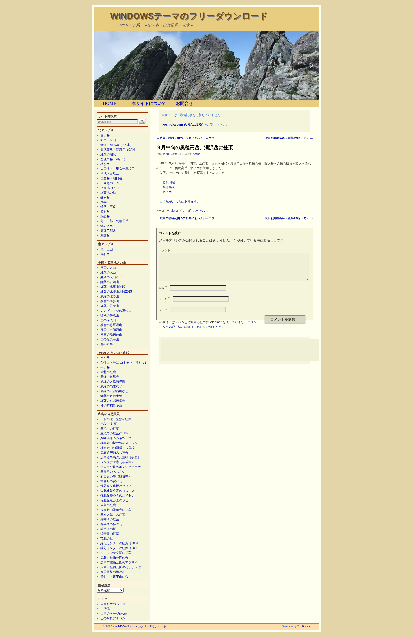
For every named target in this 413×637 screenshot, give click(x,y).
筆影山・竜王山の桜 (114, 576)
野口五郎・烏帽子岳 (114, 221)
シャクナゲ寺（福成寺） (117, 462)
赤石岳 (105, 254)
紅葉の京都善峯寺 (112, 400)
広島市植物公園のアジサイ (119, 562)
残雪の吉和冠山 (111, 330)
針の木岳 (106, 226)
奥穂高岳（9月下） (113, 159)
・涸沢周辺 (167, 182)
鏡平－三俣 (108, 207)
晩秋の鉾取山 (109, 315)
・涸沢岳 (165, 192)
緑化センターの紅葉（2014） (120, 543)
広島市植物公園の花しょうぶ (120, 567)
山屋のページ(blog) (113, 613)
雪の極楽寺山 (109, 339)
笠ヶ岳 (105, 135)
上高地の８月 (109, 188)
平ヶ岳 (105, 367)
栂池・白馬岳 (109, 173)
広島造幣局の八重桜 (114, 452)
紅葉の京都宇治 (111, 396)
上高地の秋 (108, 192)
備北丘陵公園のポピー (115, 500)
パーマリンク (201, 210)
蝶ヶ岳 (105, 197)
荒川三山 (106, 249)
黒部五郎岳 (108, 230)
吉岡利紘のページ (112, 604)
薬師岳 (105, 235)
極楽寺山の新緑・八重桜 (117, 448)
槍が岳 (105, 164)
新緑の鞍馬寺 (109, 377)
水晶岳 (105, 216)
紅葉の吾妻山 (109, 306)
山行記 (105, 608)
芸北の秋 (106, 538)
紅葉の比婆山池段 (112, 287)
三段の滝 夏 (108, 424)
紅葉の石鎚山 (109, 282)
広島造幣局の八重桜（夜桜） (120, 457)
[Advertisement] (248, 350)
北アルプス (177, 210)
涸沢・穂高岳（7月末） (116, 145)
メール (164, 299)
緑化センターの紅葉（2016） (120, 548)
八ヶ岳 (105, 357)
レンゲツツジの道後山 (115, 310)
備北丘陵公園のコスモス (117, 490)
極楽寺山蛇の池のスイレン (119, 443)
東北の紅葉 (108, 372)
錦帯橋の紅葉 (109, 519)
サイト (163, 309)
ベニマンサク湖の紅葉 (115, 553)
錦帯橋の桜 (108, 529)
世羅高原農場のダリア (115, 486)
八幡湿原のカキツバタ (115, 438)
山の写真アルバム (112, 618)
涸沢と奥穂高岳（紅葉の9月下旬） (289, 138)
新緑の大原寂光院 (112, 381)
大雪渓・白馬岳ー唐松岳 (117, 169)
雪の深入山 (108, 320)
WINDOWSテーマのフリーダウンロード (189, 16)
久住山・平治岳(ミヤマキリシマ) (123, 362)
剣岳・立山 (108, 140)
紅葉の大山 (108, 272)
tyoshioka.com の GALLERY (182, 124)
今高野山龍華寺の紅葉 (115, 510)
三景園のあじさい (112, 471)
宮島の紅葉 (108, 505)
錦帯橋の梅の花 (111, 524)
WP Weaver (303, 626)
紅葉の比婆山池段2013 (116, 291)
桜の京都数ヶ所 (111, 405)
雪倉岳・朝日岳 (111, 178)
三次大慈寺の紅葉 (112, 514)
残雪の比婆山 (109, 301)
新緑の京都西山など (114, 391)
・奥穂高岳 (167, 187)
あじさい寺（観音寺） (115, 476)
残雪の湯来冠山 (111, 334)
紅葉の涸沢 (108, 154)
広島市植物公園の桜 (114, 557)
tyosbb (196, 153)
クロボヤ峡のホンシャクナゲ (120, 467)
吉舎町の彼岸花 (111, 481)
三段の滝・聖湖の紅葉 (115, 419)
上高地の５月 (109, 183)
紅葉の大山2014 (111, 277)
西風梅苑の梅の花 (112, 572)
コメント (164, 250)
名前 (163, 288)
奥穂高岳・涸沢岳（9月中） (119, 149)
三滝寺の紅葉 (109, 428)
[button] (101, 65)
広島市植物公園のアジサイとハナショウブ (185, 138)
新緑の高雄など (111, 386)
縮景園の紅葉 (109, 533)
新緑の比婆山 (109, 296)
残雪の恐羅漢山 (111, 325)
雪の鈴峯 (106, 344)
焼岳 (103, 202)
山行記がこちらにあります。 (179, 201)
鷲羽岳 (105, 211)
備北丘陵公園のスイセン (117, 495)
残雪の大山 (108, 267)
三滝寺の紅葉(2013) (114, 433)
